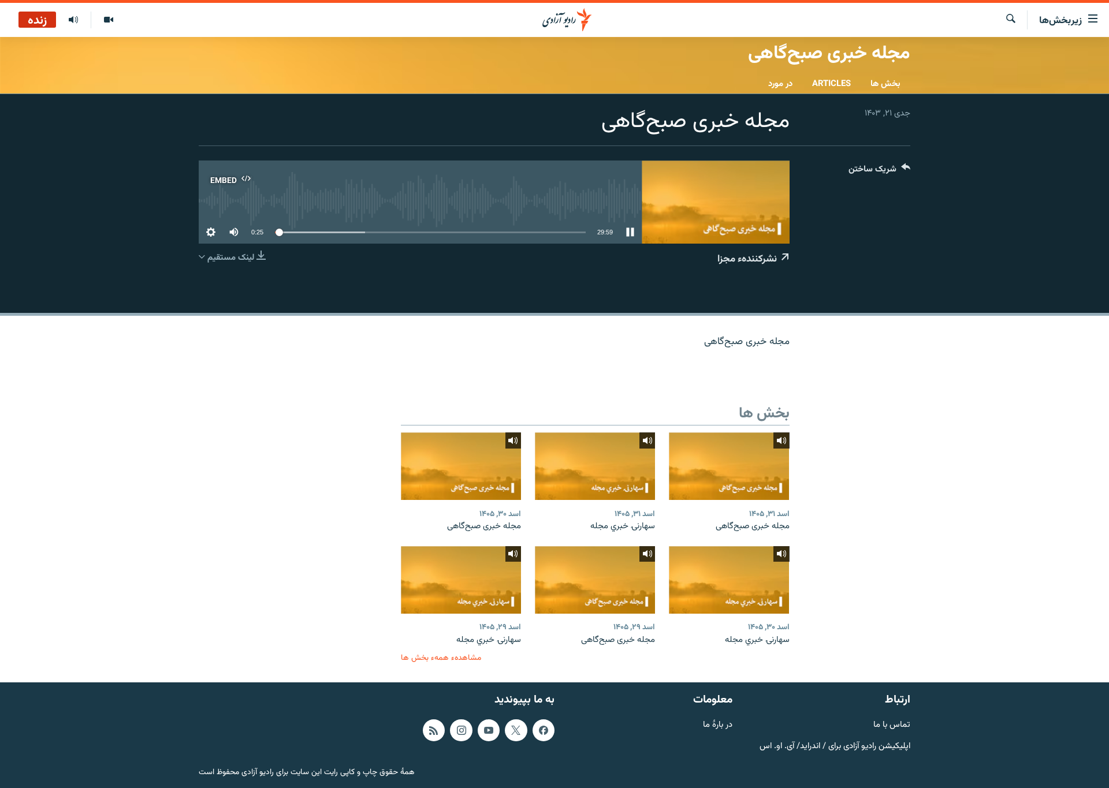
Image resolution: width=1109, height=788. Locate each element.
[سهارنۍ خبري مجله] (595, 466)
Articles (831, 84)
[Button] (879, 171)
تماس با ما (891, 725)
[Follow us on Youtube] (489, 730)
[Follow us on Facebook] (543, 730)
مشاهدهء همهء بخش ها (441, 657)
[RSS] (434, 730)
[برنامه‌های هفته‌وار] (73, 20)
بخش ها (885, 84)
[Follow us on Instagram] (461, 730)
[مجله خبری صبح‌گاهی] (729, 466)
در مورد (780, 84)
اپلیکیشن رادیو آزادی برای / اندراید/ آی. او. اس (835, 747)
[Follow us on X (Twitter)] (516, 730)
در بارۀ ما (717, 725)
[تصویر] (108, 20)
